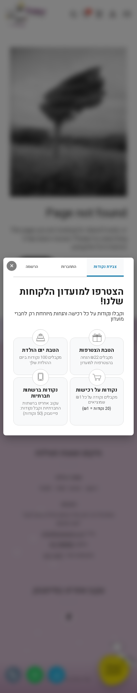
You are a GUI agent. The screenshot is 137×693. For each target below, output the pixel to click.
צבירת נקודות (105, 267)
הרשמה (32, 267)
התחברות (68, 267)
